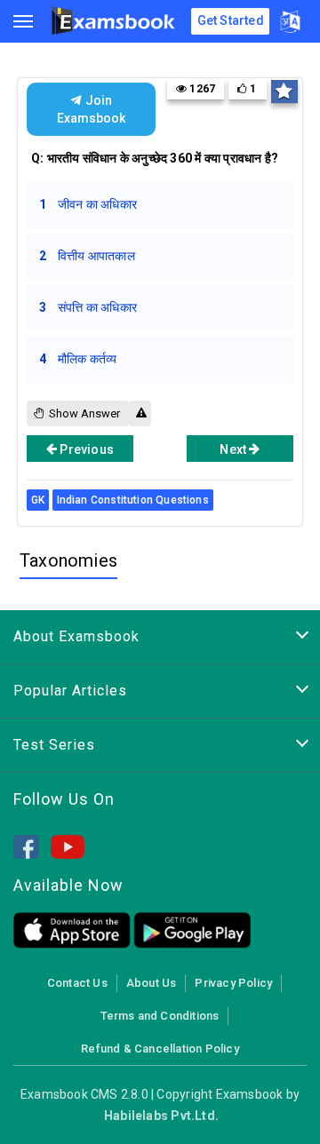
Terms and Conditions (160, 1015)
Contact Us (77, 982)
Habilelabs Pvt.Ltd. (161, 1115)
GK (37, 500)
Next (234, 449)
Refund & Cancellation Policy (159, 1048)
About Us (151, 982)
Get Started (230, 20)
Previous (85, 449)
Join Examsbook (91, 109)
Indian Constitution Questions (133, 500)
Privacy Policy (233, 982)
